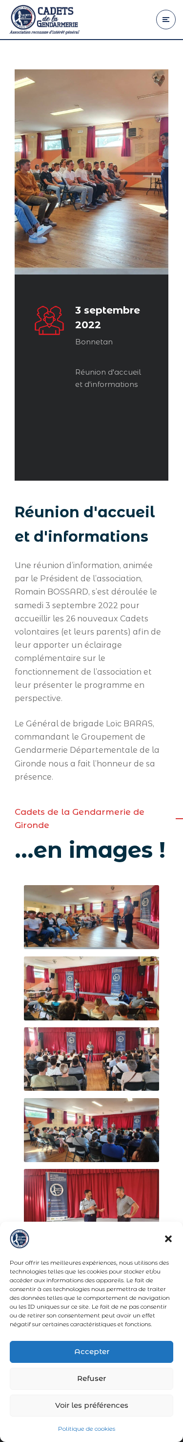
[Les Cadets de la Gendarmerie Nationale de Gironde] (44, 19)
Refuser (91, 1378)
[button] (168, 1239)
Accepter (91, 1351)
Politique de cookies (86, 1428)
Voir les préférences (91, 1405)
